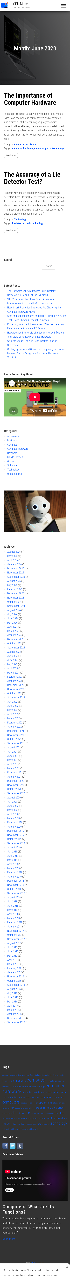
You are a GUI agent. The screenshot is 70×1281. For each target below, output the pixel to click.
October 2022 (14, 693)
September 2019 (16, 843)
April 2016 (12, 1005)
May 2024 (12, 622)
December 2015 (15, 1018)
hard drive (7, 1113)
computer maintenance (34, 1092)
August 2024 (14, 610)
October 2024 (14, 601)
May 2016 (12, 1001)
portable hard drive (19, 1124)
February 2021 (14, 772)
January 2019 (14, 876)
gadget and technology (24, 1108)
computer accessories (55, 1081)
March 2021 (13, 768)
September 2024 (16, 605)
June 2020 (12, 805)
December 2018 (15, 880)
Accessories (14, 436)
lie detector (18, 223)
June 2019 (12, 855)
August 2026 (14, 551)
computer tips (26, 1103)
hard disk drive (55, 1107)
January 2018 (14, 926)
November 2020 (15, 785)
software (45, 1124)
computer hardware (22, 148)
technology (58, 148)
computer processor (52, 1097)
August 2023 (14, 651)
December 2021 (15, 730)
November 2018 (15, 884)
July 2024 (12, 614)
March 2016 (13, 1009)
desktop (48, 1103)
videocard (24, 1129)
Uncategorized (14, 473)
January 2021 (14, 776)
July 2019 (12, 851)
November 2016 (15, 976)
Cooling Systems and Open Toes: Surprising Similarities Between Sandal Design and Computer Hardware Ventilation (36, 353)
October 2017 (14, 934)
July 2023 (12, 655)
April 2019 (12, 864)
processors (31, 1124)
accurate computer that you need (15, 1075)
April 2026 (12, 560)
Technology (20, 219)
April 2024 (12, 626)
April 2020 (12, 814)
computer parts (42, 148)
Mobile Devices (15, 457)
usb (3, 1129)
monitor (42, 1118)
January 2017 (14, 972)
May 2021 (12, 760)
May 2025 (12, 585)
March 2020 (13, 818)
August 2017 (14, 943)
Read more (11, 155)
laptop (60, 1113)
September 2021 (16, 743)
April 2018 (12, 914)
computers (11, 1102)
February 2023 (14, 676)
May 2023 (12, 664)
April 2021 (12, 764)
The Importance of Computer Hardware (30, 99)
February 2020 (14, 822)
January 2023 (14, 680)
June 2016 (12, 997)
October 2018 (14, 889)
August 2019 (14, 847)
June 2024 (12, 618)
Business (12, 440)
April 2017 (12, 959)
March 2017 (13, 964)
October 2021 (14, 739)
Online (10, 461)
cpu (41, 1102)
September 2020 (16, 793)
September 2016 (16, 984)
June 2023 (12, 660)
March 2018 (13, 918)
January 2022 (14, 726)
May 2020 (12, 809)
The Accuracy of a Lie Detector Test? (32, 178)
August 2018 (14, 897)
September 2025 (16, 576)
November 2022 (15, 689)
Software (12, 465)
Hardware (31, 144)
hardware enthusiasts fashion (43, 1114)
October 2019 (14, 839)
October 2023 (14, 643)
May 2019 (12, 859)
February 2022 (14, 722)
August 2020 (14, 797)
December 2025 (15, 568)
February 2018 (14, 922)
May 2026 (12, 556)
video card (15, 1129)
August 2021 (14, 747)
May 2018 (12, 910)
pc (8, 1123)
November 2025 (15, 572)
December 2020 (15, 780)
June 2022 (12, 705)
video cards (34, 1129)
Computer (19, 144)
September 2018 (16, 893)
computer (36, 1080)
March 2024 (13, 631)
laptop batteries (8, 1118)
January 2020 (14, 826)
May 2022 (12, 710)
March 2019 (13, 868)
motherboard (55, 1118)
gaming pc (39, 1108)
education (57, 1103)
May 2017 (12, 955)
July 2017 (12, 947)
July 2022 (12, 701)
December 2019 (15, 830)
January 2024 (14, 635)
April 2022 (12, 714)
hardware (21, 1112)
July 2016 (12, 993)
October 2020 (14, 789)
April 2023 (12, 668)
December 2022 (15, 685)
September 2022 (16, 697)
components (18, 1080)
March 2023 (13, 672)
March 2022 (13, 718)
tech (28, 223)
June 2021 (12, 755)
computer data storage (33, 1086)
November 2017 (15, 930)
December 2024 (15, 593)
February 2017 (14, 968)
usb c (8, 1129)
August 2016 (14, 989)
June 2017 (12, 951)
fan (12, 1108)
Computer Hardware (17, 448)
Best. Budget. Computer (40, 1075)
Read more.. (9, 1238)
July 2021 (12, 751)
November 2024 (15, 597)
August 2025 (14, 581)
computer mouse (16, 1097)
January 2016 (14, 1013)
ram (39, 1124)
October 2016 (14, 980)
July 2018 (12, 901)
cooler (35, 1103)
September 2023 (16, 647)
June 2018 (12, 905)
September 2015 (16, 1022)
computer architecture (11, 1087)
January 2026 (14, 564)
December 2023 (15, 639)
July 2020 (12, 801)
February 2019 (14, 872)
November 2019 (15, 835)
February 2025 (14, 589)
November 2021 (15, 735)
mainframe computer (26, 1118)
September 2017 (16, 939)
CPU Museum (22, 4)
